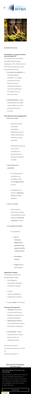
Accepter (15, 390)
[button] (5, 7)
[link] (15, 7)
